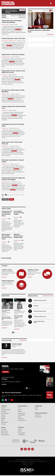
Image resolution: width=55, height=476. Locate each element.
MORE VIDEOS (50, 34)
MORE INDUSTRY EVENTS (48, 295)
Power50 (36, 305)
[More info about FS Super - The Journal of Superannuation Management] (49, 382)
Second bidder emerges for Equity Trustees (19, 213)
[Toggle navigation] (50, 3)
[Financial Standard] (8, 3)
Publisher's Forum (33, 270)
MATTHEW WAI (16, 217)
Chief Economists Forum (40, 311)
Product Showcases (8, 281)
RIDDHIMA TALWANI (17, 240)
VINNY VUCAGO (5, 218)
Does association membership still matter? (18, 317)
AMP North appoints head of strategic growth (18, 236)
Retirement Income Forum (40, 300)
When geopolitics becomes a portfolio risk (7, 318)
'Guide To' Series (7, 270)
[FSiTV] (51, 10)
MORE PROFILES (23, 340)
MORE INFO (4, 277)
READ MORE (4, 327)
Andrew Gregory (17, 344)
